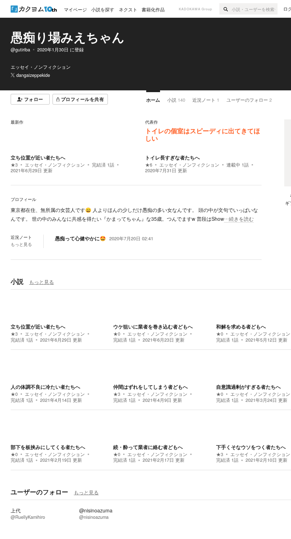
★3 (14, 165)
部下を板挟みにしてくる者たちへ (48, 446)
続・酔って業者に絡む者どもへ (148, 446)
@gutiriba (20, 49)
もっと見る (21, 244)
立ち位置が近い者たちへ (38, 157)
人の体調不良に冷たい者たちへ (45, 386)
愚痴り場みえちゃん (68, 37)
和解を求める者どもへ (241, 326)
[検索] (225, 9)
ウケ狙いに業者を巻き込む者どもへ (153, 326)
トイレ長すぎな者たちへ (172, 157)
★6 (148, 165)
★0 (116, 334)
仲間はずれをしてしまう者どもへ (150, 386)
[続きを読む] (136, 214)
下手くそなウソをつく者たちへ (251, 446)
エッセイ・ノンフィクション (55, 165)
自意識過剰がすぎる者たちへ (248, 386)
